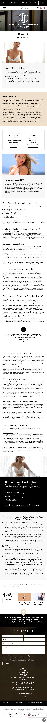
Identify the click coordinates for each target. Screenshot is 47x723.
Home (18, 37)
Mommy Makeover (21, 441)
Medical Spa (27, 702)
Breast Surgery (22, 37)
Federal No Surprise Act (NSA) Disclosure (20, 714)
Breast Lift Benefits (33, 135)
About (8, 702)
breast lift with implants (37, 434)
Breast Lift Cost (13, 147)
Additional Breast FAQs (33, 147)
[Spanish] (44, 7)
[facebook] (21, 697)
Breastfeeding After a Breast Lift (14, 140)
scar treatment (20, 395)
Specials (42, 702)
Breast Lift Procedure (33, 140)
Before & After (35, 702)
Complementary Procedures (33, 145)
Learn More (42, 3)
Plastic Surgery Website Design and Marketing (18, 716)
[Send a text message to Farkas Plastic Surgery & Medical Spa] (25, 8)
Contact (23, 704)
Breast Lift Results (14, 145)
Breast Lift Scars (33, 142)
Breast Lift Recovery (13, 142)
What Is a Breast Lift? (13, 135)
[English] (41, 7)
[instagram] (25, 697)
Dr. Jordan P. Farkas (9, 79)
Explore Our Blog (8, 600)
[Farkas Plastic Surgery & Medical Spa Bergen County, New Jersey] (23, 674)
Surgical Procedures (17, 702)
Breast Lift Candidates (13, 138)
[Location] (22, 8)
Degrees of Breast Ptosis (33, 138)
